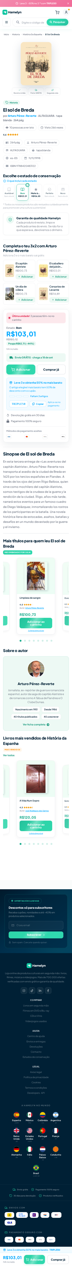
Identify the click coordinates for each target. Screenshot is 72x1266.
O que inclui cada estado (22, 180)
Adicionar (27, 276)
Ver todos (9, 755)
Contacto (36, 1051)
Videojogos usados (36, 1021)
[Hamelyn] (12, 12)
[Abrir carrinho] (57, 12)
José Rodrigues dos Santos (37, 811)
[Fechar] (68, 3)
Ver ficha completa (34, 724)
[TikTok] (32, 990)
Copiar (40, 403)
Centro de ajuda (36, 1036)
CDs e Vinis (36, 1015)
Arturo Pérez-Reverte (22, 115)
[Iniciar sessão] (66, 12)
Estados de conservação (36, 1057)
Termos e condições (36, 1087)
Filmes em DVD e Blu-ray (36, 1010)
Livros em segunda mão (36, 1005)
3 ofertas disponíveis (36, 630)
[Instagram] (24, 990)
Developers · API (36, 1092)
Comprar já (51, 369)
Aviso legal (36, 1072)
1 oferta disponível (36, 833)
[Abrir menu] (6, 22)
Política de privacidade (36, 1077)
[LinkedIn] (40, 990)
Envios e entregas (36, 1041)
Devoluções (36, 1046)
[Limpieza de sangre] (36, 576)
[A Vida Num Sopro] (36, 779)
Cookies (36, 1082)
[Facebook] (48, 990)
